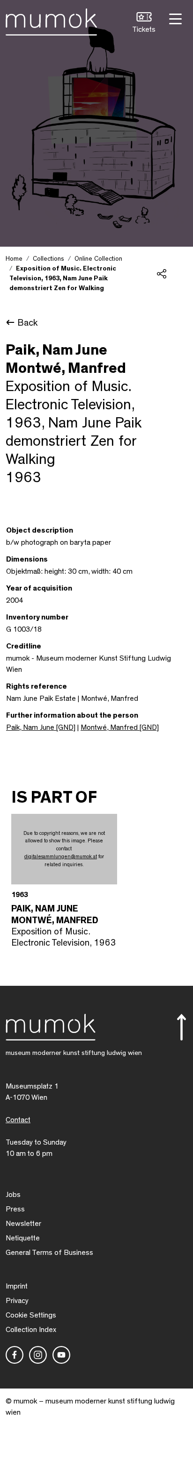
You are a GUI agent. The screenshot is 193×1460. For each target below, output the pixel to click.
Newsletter (23, 1223)
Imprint (17, 1286)
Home (14, 259)
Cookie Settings (31, 1315)
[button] (143, 23)
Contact (18, 1120)
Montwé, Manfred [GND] (120, 727)
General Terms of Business (49, 1252)
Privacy (17, 1300)
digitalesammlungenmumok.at (60, 856)
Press (15, 1209)
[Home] (51, 20)
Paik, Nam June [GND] (40, 727)
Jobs (13, 1194)
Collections (48, 259)
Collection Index (31, 1329)
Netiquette (23, 1238)
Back (27, 323)
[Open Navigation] (174, 18)
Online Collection (98, 259)
